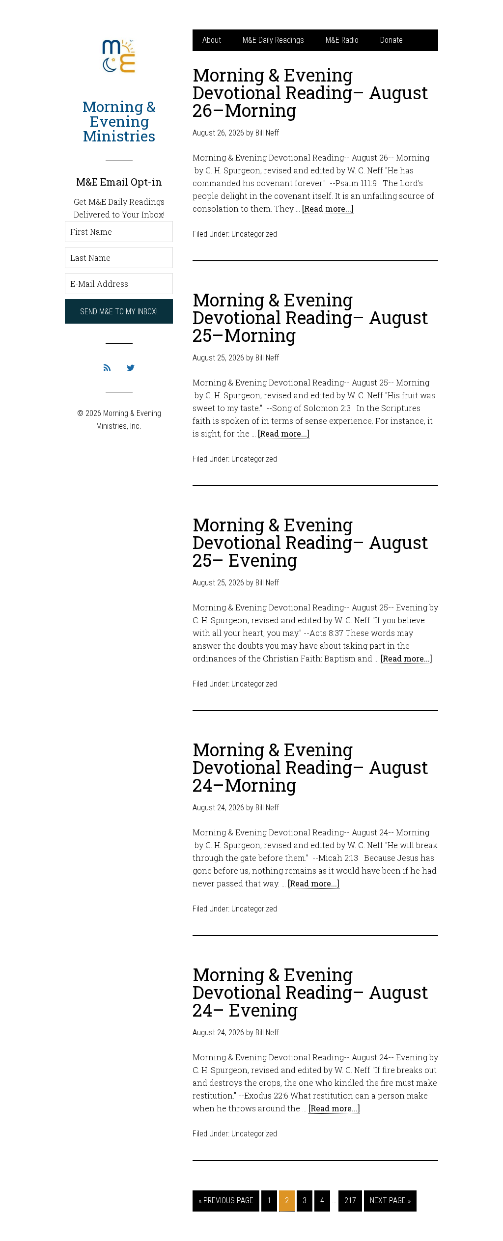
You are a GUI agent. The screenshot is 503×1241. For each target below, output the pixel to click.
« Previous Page (225, 1200)
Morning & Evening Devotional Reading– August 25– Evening (310, 542)
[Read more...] (328, 208)
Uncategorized (254, 234)
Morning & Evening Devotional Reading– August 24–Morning (310, 767)
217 (350, 1200)
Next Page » (390, 1200)
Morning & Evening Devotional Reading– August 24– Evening (310, 992)
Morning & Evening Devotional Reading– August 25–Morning (310, 317)
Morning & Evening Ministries (119, 121)
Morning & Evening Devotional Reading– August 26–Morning (310, 92)
